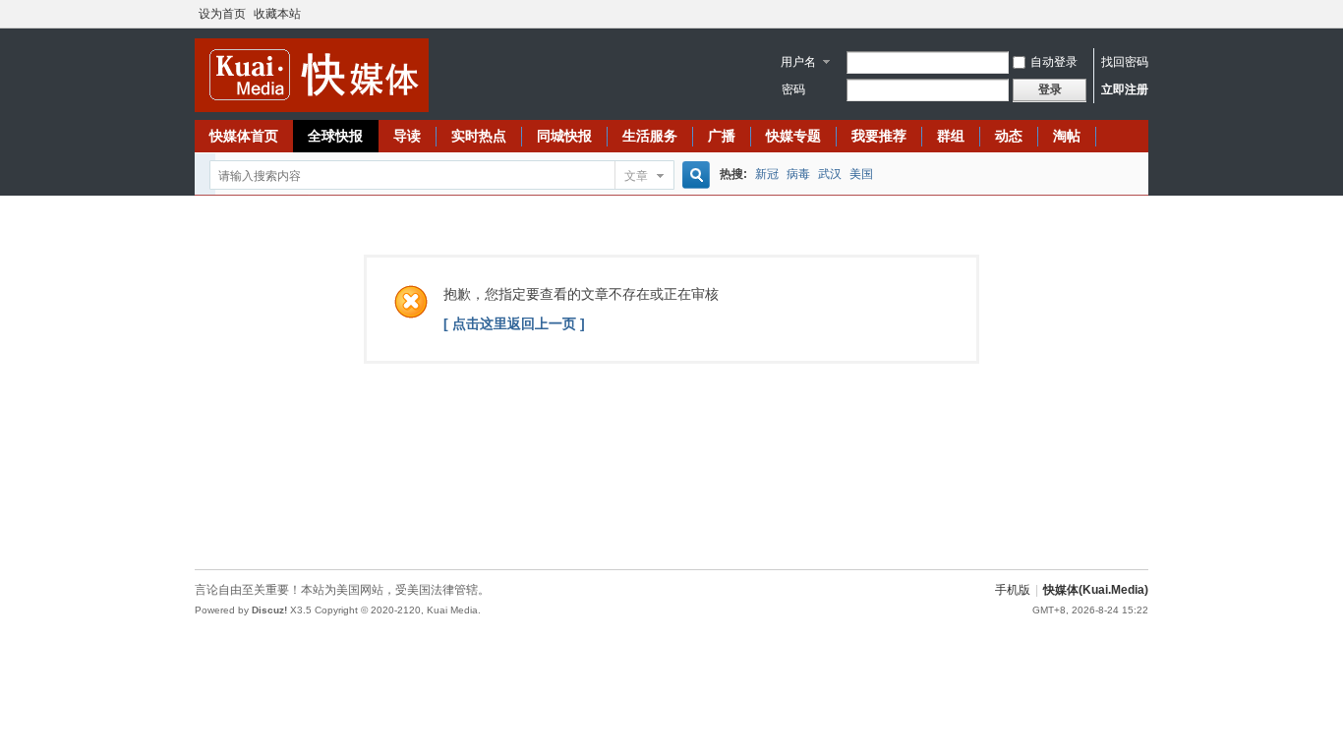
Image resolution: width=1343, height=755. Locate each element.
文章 (636, 176)
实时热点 (478, 136)
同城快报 (564, 136)
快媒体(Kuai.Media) (1095, 590)
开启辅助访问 (1143, 14)
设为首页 (222, 14)
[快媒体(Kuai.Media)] (312, 107)
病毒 (798, 174)
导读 (407, 136)
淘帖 (1066, 136)
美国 (861, 174)
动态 (1008, 136)
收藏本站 (277, 14)
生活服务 (649, 136)
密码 (793, 89)
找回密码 (1124, 62)
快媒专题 (793, 136)
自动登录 (1054, 62)
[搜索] (693, 175)
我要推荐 (878, 136)
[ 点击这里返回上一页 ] (514, 323)
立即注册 (1124, 89)
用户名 (798, 62)
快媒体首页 (243, 136)
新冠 (767, 174)
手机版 (1012, 590)
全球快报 (335, 136)
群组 (950, 136)
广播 (721, 136)
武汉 (830, 174)
